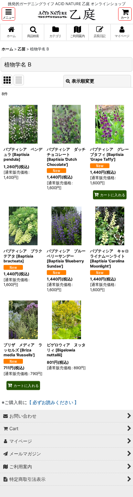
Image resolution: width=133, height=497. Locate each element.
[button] (8, 14)
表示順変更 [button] (83, 81)
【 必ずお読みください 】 (53, 402)
